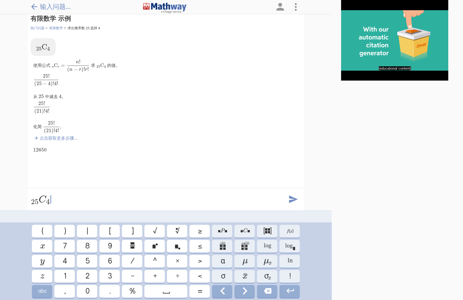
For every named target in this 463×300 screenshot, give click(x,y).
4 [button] (64, 261)
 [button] (267, 246)
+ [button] (155, 276)
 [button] (244, 291)
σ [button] (222, 276)
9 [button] (109, 246)
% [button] (132, 291)
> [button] (199, 261)
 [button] (290, 246)
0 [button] (87, 291)
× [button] (177, 261)
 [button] (244, 276)
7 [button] (64, 246)
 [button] (290, 291)
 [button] (267, 291)
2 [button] (87, 276)
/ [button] (132, 261)
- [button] (132, 276)
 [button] (132, 246)
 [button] (42, 276)
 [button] (267, 276)
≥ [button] (199, 231)
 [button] (166, 291)
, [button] (65, 291)
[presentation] (43, 47)
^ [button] (154, 261)
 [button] (222, 231)
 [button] (289, 231)
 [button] (267, 261)
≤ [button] (199, 246)
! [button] (290, 276)
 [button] (222, 246)
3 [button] (109, 276)
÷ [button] (177, 276)
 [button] (290, 261)
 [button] (155, 246)
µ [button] (245, 261)
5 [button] (87, 261)
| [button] (87, 231)
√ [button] (154, 231)
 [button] (42, 291)
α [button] (222, 261)
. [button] (110, 291)
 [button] (177, 231)
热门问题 (37, 28)
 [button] (177, 246)
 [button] (245, 231)
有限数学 (56, 28)
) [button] (65, 231)
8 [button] (87, 246)
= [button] (199, 291)
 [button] (42, 246)
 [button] (222, 291)
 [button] (42, 261)
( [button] (42, 231)
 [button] (244, 246)
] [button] (132, 231)
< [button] (199, 276)
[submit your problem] (292, 199)
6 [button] (109, 261)
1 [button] (65, 276)
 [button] (267, 231)
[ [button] (110, 231)
